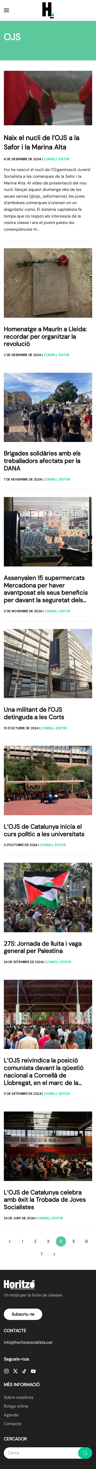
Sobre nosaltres (18, 1397)
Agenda (11, 1415)
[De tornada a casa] (48, 10)
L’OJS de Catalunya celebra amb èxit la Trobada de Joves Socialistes (45, 1199)
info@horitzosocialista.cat (28, 1342)
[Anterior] (10, 1241)
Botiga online (16, 1406)
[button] (6, 10)
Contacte (12, 1423)
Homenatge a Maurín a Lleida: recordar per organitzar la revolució (45, 336)
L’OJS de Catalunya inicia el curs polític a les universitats (44, 830)
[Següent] (54, 1254)
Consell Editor (57, 159)
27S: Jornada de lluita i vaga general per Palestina (43, 947)
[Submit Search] (85, 1453)
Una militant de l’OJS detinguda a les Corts (34, 713)
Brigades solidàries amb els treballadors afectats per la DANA (42, 460)
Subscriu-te (23, 1314)
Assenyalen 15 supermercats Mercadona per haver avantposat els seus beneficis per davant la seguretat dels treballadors (46, 592)
